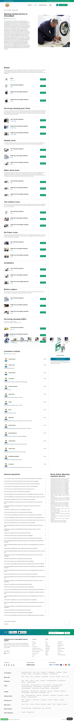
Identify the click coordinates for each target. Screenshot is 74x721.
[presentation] (2, 339)
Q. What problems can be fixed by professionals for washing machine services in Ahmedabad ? (21, 481)
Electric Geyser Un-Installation (27, 686)
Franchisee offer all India (36, 648)
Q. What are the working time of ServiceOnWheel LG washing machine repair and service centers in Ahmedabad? (22, 506)
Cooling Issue (43, 680)
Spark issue (50, 699)
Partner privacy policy (36, 651)
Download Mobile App (9, 1)
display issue (22, 341)
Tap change (65, 704)
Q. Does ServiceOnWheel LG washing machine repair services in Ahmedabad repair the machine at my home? (24, 496)
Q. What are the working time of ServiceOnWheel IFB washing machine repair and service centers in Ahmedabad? (22, 530)
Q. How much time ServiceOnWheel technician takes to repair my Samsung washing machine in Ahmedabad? (24, 589)
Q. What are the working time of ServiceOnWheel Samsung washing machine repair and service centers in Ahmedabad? (23, 581)
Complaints (34, 643)
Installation (52, 341)
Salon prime (58, 676)
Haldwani (46, 654)
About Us (33, 641)
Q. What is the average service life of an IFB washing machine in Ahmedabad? (18, 535)
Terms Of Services (35, 653)
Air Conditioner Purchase (53, 673)
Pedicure (32, 676)
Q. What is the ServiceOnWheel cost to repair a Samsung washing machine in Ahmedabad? (21, 574)
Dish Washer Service (30, 712)
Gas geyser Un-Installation (45, 688)
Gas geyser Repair (46, 686)
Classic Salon (52, 676)
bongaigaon (60, 643)
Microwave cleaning (25, 701)
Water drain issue (29, 341)
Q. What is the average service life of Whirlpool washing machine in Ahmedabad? (19, 561)
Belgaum (59, 646)
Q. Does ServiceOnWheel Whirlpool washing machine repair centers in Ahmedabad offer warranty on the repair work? (24, 552)
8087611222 (31, 665)
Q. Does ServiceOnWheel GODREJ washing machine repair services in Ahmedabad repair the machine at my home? (24, 596)
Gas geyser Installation (55, 688)
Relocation (30, 673)
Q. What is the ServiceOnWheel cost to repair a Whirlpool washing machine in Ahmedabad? (21, 548)
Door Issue (37, 680)
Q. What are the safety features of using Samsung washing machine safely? (18, 584)
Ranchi (46, 643)
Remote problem (45, 673)
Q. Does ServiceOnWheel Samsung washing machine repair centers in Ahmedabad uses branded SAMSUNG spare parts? (24, 567)
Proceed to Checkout (60, 359)
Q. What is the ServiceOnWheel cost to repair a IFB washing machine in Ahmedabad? (19, 522)
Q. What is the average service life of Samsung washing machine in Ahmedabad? (19, 586)
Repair (7, 341)
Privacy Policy (34, 646)
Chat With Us (4, 719)
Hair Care (63, 676)
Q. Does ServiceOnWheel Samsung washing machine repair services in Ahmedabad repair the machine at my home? (24, 571)
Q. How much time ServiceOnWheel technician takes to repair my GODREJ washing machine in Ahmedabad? (24, 615)
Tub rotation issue (37, 341)
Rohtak (59, 653)
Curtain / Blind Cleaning (26, 692)
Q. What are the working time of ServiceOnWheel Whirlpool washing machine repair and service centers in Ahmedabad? (23, 555)
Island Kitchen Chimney (37, 708)
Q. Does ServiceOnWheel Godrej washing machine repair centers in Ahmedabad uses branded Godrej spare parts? (24, 593)
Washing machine (15, 10)
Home (5, 10)
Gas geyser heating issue (55, 686)
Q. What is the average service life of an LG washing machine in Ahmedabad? (18, 512)
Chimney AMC (48, 708)
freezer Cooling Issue (62, 680)
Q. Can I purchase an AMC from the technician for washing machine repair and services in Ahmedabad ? (23, 478)
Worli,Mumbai (60, 641)
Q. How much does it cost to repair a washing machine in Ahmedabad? (17, 491)
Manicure (27, 676)
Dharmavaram (47, 648)
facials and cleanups (45, 676)
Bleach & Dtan (37, 676)
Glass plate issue (28, 699)
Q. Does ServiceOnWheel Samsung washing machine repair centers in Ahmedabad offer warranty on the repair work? (24, 577)
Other (67, 676)
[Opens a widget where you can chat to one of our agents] (69, 719)
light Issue (32, 680)
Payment (33, 654)
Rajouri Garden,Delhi (61, 648)
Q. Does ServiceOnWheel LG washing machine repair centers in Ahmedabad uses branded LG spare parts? (24, 494)
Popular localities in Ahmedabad (10, 621)
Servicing (23, 704)
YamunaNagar (47, 646)
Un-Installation (24, 673)
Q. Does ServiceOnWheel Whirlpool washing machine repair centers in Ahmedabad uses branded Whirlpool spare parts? (23, 541)
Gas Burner (24, 712)
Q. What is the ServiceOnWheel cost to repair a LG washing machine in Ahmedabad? (19, 499)
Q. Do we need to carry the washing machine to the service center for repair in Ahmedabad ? (21, 486)
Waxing (23, 676)
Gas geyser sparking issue (26, 688)
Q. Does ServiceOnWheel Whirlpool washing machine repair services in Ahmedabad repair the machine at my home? (24, 545)
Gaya (46, 641)
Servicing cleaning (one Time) (15, 342)
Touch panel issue (44, 699)
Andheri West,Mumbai (61, 654)
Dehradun (47, 651)
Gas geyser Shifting (35, 688)
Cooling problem (43, 672)
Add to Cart (43, 79)
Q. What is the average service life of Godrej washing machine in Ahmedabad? (18, 612)
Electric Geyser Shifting (37, 686)
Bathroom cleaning (34, 692)
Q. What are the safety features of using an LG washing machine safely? (17, 509)
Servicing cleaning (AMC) (66, 342)
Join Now (7, 653)
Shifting (54, 704)
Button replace (59, 341)
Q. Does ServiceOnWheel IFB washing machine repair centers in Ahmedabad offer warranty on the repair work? (23, 526)
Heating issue (56, 699)
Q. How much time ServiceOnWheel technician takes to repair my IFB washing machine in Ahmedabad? (23, 538)
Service (38, 672)
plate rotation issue (36, 699)
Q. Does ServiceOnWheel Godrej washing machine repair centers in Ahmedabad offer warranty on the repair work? (24, 603)
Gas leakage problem (51, 672)
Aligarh (46, 653)
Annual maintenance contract (27, 672)
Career (33, 645)
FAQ (33, 656)
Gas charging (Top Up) (37, 673)
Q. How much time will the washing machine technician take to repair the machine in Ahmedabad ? (22, 483)
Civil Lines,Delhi (60, 651)
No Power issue (44, 341)
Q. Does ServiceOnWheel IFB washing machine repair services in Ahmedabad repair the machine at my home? (24, 520)
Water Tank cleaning (42, 692)
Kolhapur (46, 645)
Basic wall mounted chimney (26, 708)
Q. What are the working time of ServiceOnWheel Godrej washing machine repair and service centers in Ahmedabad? (23, 607)
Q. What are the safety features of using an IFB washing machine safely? (17, 532)
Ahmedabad (9, 10)
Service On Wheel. (10, 719)
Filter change (37, 704)
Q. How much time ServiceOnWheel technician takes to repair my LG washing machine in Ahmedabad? (23, 514)
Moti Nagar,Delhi (60, 645)
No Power (27, 680)
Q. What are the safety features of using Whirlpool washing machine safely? (18, 558)
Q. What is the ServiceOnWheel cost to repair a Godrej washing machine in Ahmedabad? (20, 599)
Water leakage (59, 672)
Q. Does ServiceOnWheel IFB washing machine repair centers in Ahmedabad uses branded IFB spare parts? (24, 517)
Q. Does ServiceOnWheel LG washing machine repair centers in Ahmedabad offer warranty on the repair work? (23, 503)
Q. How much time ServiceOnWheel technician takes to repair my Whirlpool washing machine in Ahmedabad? (24, 563)
